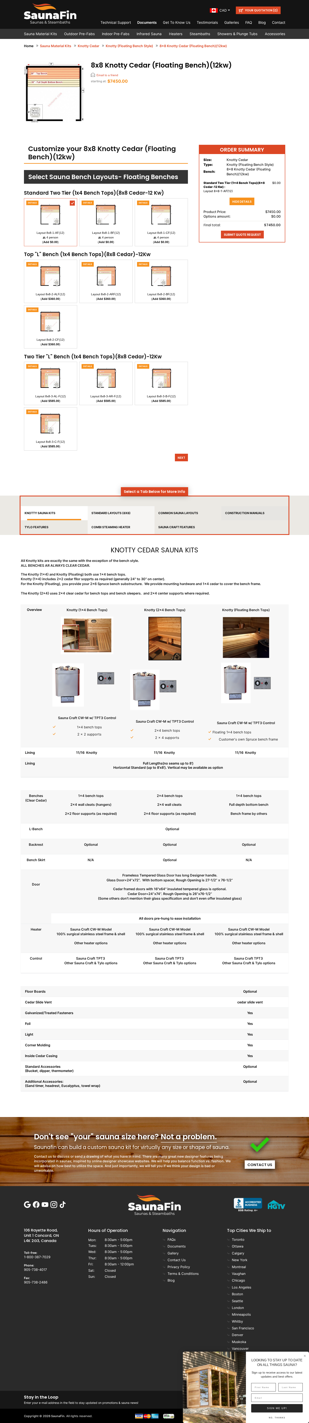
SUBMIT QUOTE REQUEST (242, 234)
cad (223, 10)
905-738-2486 (36, 1282)
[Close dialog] (305, 1356)
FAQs (172, 1239)
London (238, 1308)
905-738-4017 (35, 1269)
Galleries (231, 22)
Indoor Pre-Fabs (115, 34)
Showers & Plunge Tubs (237, 34)
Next (181, 458)
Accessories (275, 34)
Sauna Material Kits (40, 34)
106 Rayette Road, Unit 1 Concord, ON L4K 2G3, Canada (41, 1235)
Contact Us (259, 1164)
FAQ (248, 22)
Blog (262, 22)
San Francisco (243, 1328)
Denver (237, 1335)
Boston (237, 1294)
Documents (147, 22)
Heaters (175, 34)
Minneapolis (241, 1314)
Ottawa (237, 1246)
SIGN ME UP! (277, 1408)
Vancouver (240, 1348)
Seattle (237, 1301)
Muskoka (239, 1342)
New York (239, 1260)
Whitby (237, 1321)
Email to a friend (107, 75)
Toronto (238, 1239)
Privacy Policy (179, 1267)
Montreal (239, 1267)
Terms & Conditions (183, 1273)
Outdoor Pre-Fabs (79, 34)
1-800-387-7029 (37, 1257)
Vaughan (239, 1273)
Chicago (238, 1280)
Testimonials (207, 22)
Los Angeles (241, 1287)
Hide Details (242, 201)
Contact (278, 22)
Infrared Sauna (149, 34)
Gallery (173, 1253)
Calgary (238, 1253)
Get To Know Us (176, 22)
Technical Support (115, 22)
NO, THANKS (277, 1418)
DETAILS (32, 202)
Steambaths (200, 34)
